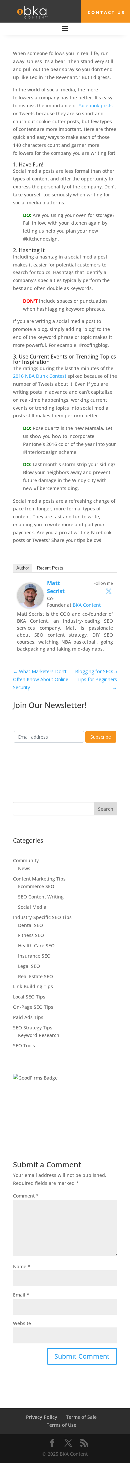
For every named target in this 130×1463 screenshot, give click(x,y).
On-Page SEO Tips (33, 1007)
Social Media (32, 907)
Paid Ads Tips (28, 1017)
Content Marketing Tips (39, 879)
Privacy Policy (41, 1417)
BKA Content (87, 605)
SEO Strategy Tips (32, 1027)
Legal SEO (29, 966)
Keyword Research (38, 1035)
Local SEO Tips (29, 996)
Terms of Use (61, 1425)
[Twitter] (109, 591)
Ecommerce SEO (36, 886)
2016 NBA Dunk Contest (39, 376)
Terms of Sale (81, 1417)
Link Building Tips (33, 986)
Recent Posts (50, 568)
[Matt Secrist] (30, 604)
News (24, 868)
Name (21, 1266)
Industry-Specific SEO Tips (42, 917)
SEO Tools (24, 1045)
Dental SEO (30, 925)
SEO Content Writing (41, 896)
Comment (26, 1196)
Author (22, 568)
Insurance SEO (34, 956)
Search (105, 809)
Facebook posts (95, 105)
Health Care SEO (36, 945)
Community (26, 860)
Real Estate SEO (35, 976)
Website (22, 1323)
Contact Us (106, 12)
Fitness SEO (31, 935)
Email (21, 1295)
